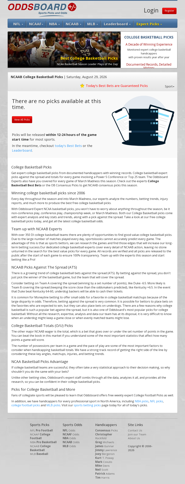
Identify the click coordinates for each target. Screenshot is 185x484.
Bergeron (105, 454)
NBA (53, 24)
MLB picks (53, 405)
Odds (69, 430)
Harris (102, 477)
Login (151, 10)
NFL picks (156, 401)
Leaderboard (116, 24)
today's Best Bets (68, 146)
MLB (91, 24)
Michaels (104, 442)
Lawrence (106, 450)
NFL (17, 24)
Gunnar (104, 446)
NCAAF (40, 436)
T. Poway (104, 458)
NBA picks (142, 401)
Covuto (103, 462)
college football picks (25, 405)
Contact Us (135, 430)
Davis (102, 465)
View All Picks (22, 119)
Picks (106, 430)
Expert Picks (148, 24)
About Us (134, 438)
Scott (101, 469)
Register (169, 10)
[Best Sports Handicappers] (42, 9)
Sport (169, 86)
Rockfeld (103, 436)
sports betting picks (87, 405)
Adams (105, 473)
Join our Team (137, 434)
